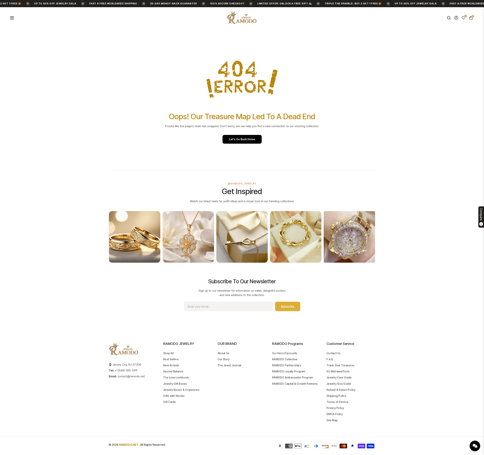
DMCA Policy (335, 414)
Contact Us (334, 353)
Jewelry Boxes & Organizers (181, 389)
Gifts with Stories (174, 395)
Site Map (332, 420)
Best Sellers (171, 359)
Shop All (168, 353)
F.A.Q (330, 359)
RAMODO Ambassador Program (292, 377)
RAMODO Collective (284, 359)
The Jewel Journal (229, 365)
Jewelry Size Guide (339, 383)
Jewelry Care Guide (339, 377)
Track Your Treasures (340, 365)
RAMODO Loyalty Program (288, 371)
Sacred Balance (173, 371)
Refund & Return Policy (341, 389)
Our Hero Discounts (284, 353)
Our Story (224, 359)
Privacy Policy (335, 408)
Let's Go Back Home (242, 139)
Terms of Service (337, 401)
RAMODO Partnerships (286, 365)
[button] (448, 18)
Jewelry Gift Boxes (175, 383)
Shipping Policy (336, 395)
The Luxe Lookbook (176, 377)
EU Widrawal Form (338, 371)
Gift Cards (169, 401)
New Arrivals (171, 365)
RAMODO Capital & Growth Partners (295, 383)
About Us (223, 353)
